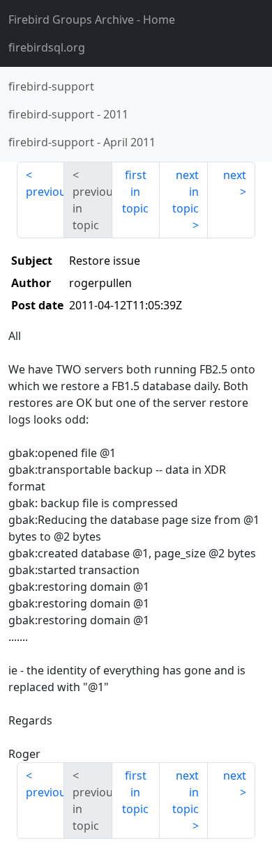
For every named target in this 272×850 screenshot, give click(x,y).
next (234, 175)
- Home (91, 19)
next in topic (185, 191)
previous (45, 191)
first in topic (135, 191)
